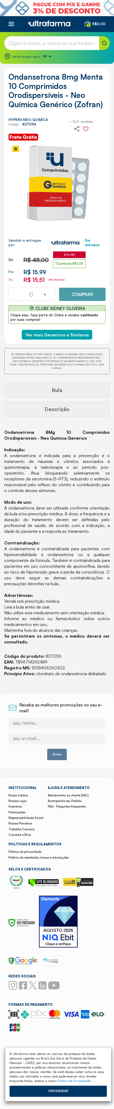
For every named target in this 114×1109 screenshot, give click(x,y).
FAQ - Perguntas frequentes (67, 806)
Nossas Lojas (17, 801)
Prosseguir (58, 1091)
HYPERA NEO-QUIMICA (28, 120)
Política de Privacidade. (74, 1081)
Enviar (57, 754)
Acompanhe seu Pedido (65, 801)
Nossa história (18, 795)
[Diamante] (58, 922)
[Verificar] (43, 885)
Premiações (16, 812)
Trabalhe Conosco (21, 829)
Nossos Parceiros (20, 823)
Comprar (82, 294)
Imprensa (15, 806)
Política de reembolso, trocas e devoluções (38, 857)
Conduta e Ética (19, 835)
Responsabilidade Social (25, 818)
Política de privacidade (24, 852)
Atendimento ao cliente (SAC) (68, 795)
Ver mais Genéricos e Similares (57, 334)
